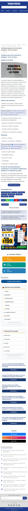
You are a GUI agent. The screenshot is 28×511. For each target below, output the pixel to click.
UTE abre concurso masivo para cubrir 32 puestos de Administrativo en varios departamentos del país (13, 112)
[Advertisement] (14, 28)
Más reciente (5, 204)
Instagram (15, 437)
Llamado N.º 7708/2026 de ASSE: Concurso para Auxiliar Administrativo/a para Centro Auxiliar (14, 477)
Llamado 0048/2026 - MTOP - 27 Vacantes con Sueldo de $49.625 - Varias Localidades (14, 481)
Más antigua (23, 204)
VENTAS (11, 196)
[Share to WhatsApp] (7, 200)
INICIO (2, 10)
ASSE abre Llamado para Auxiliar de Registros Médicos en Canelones (11, 212)
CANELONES (21, 192)
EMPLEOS (8, 10)
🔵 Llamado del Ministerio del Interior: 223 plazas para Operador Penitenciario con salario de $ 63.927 (13, 146)
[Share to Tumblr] (25, 200)
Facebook (14, 434)
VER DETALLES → (14, 369)
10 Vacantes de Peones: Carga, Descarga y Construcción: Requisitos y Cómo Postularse (15, 490)
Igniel (16, 509)
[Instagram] (16, 505)
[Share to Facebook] (3, 200)
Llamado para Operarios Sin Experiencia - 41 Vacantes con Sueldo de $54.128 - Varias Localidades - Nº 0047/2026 (14, 485)
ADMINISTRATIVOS (6, 192)
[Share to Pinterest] (16, 200)
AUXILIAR (15, 192)
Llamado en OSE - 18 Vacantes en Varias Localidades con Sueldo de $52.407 (13, 451)
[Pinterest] (14, 505)
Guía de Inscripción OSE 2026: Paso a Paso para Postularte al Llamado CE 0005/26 (15, 472)
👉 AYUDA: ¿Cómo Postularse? (14, 281)
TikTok (14, 441)
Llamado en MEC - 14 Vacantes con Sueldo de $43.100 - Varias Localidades (15, 468)
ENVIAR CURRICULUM (14, 185)
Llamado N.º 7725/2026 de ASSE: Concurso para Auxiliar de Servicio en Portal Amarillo (14, 455)
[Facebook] (9, 505)
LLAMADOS (14, 10)
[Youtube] (19, 505)
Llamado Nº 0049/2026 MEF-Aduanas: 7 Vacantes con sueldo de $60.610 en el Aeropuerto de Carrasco (15, 459)
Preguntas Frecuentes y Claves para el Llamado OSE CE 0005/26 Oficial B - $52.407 (14, 464)
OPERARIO (19, 194)
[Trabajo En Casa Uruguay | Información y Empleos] (14, 4)
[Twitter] (11, 505)
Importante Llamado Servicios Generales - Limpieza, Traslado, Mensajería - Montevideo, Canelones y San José (13, 217)
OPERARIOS (5, 196)
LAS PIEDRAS (12, 194)
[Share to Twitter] (12, 200)
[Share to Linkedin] (20, 200)
